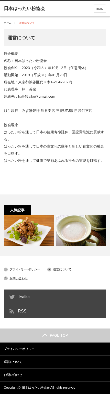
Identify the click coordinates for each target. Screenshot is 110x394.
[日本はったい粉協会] (24, 8)
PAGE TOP (59, 335)
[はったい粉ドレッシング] (29, 230)
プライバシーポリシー (24, 269)
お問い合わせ (18, 278)
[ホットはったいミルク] (81, 230)
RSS (22, 311)
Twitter (24, 296)
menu (99, 8)
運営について (62, 269)
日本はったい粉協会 (36, 387)
